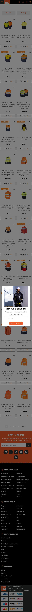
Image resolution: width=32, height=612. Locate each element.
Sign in (3, 570)
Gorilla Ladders (5, 523)
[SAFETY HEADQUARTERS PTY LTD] (7, 2)
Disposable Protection (7, 485)
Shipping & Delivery (6, 538)
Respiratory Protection (23, 479)
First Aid (3, 491)
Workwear (19, 473)
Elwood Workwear (6, 514)
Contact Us (4, 561)
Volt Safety (4, 529)
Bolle (18, 520)
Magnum (19, 526)
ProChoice (4, 511)
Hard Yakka (20, 506)
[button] (23, 13)
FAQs (2, 549)
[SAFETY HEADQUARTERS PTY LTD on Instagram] (26, 452)
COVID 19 (4, 494)
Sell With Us (4, 555)
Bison (2, 520)
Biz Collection (5, 517)
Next (23, 426)
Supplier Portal (5, 581)
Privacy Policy (12, 590)
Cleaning (19, 491)
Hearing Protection (6, 479)
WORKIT (3, 526)
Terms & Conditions (23, 590)
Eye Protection (21, 476)
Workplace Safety (21, 482)
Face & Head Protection (7, 476)
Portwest (19, 508)
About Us (3, 552)
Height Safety (20, 485)
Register (3, 573)
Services (3, 497)
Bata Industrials (21, 514)
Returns (3, 541)
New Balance (20, 511)
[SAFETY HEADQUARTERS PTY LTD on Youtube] (21, 452)
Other (18, 494)
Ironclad (19, 523)
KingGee (3, 506)
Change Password (6, 576)
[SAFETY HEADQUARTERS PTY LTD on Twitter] (16, 452)
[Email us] (5, 452)
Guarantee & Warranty (7, 546)
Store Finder (4, 558)
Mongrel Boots (21, 529)
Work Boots (4, 473)
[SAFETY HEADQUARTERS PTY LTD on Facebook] (11, 452)
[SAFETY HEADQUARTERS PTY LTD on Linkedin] (16, 457)
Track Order (4, 579)
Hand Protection (5, 482)
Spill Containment (21, 488)
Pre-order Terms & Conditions (9, 544)
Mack (2, 508)
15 (18, 426)
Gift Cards (19, 497)
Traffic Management (7, 488)
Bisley (18, 517)
